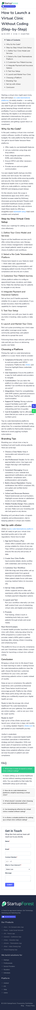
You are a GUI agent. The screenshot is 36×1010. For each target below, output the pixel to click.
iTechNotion (29, 1003)
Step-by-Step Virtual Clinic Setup (19, 47)
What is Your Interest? (13, 865)
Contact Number (11, 857)
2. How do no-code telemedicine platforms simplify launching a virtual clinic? (16, 792)
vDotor (27, 365)
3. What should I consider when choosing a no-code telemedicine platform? (18, 802)
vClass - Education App (11, 940)
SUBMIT (9, 885)
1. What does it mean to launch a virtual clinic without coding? (17, 770)
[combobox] (7, 861)
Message (8, 873)
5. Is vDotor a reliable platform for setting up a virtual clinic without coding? (18, 819)
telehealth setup (20, 212)
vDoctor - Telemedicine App (12, 943)
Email (7, 849)
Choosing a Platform (14, 78)
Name (7, 841)
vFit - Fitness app (9, 934)
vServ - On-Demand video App (13, 927)
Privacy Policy (30, 1006)
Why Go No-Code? (13, 44)
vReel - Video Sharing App (12, 946)
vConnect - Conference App (12, 937)
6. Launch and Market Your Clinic (18, 74)
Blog (22, 1006)
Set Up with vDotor (13, 84)
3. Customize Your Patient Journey (19, 62)
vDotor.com (28, 726)
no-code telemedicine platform (21, 529)
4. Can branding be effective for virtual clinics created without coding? (17, 810)
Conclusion (10, 87)
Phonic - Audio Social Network (13, 930)
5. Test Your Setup (13, 71)
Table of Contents (13, 40)
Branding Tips (11, 81)
